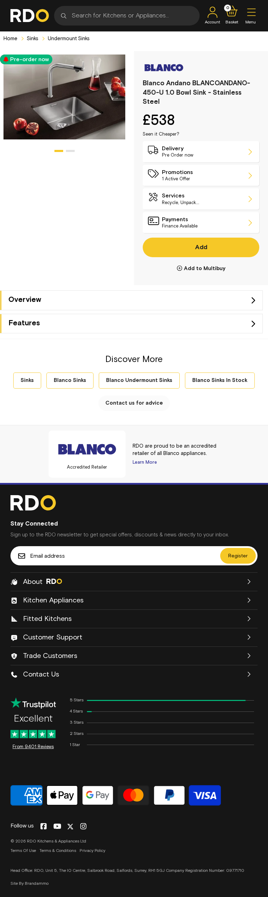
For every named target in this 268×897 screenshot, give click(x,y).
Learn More (145, 462)
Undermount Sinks (68, 38)
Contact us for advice (134, 403)
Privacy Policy (92, 851)
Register (238, 556)
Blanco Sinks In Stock (219, 380)
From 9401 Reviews (33, 747)
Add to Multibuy (204, 268)
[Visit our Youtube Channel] (57, 827)
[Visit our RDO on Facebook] (43, 827)
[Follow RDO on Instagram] (83, 827)
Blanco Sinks (70, 380)
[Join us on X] (70, 826)
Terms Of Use (23, 851)
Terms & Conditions (57, 851)
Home (10, 38)
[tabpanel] (64, 97)
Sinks (31, 38)
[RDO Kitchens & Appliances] (29, 15)
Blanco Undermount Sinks (139, 380)
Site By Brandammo (29, 884)
